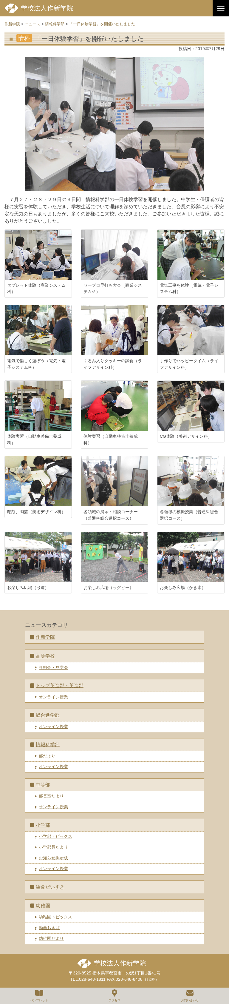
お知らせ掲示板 (53, 857)
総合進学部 (48, 715)
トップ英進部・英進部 (59, 685)
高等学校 (45, 655)
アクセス (114, 1000)
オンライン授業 (53, 697)
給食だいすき (50, 886)
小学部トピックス (55, 836)
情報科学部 (48, 744)
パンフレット (39, 1000)
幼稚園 (43, 905)
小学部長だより (53, 847)
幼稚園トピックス (55, 916)
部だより (47, 756)
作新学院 (45, 637)
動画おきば (49, 927)
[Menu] (221, 8)
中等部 (43, 784)
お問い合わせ (190, 1000)
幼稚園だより (51, 938)
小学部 (43, 825)
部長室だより (51, 796)
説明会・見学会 (53, 667)
